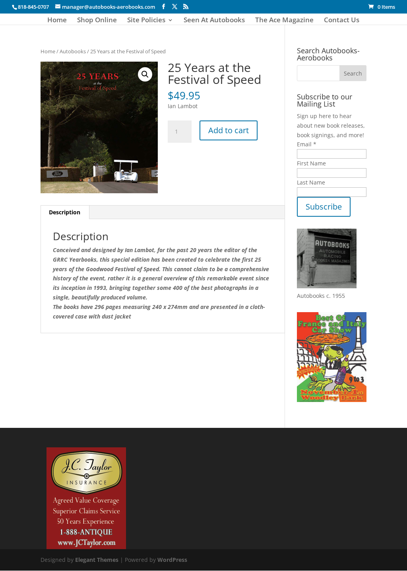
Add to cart (228, 130)
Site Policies (146, 20)
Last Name (311, 182)
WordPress (172, 559)
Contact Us (341, 20)
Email (306, 144)
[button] (145, 74)
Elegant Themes (96, 559)
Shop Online (97, 20)
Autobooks (73, 51)
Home (57, 20)
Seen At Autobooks (214, 20)
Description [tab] (64, 212)
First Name (311, 163)
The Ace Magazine (284, 20)
